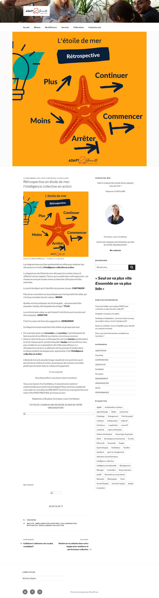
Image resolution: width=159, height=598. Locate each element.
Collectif (124, 421)
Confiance (101, 425)
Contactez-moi (94, 27)
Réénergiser (112, 479)
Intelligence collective (51, 525)
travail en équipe (118, 483)
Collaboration (69, 523)
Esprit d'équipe (102, 448)
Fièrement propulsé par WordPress (84, 592)
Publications (78, 27)
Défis (99, 439)
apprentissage (102, 412)
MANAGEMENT (101, 378)
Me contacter (28, 485)
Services (65, 27)
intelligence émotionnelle (106, 465)
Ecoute (131, 439)
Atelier (113, 412)
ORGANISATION (102, 383)
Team (122, 479)
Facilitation (99, 369)
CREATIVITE (100, 365)
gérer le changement (115, 452)
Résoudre (100, 479)
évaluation (101, 488)
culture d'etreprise (114, 430)
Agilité (30, 523)
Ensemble (112, 443)
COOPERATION (101, 360)
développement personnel (114, 439)
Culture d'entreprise (104, 434)
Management (125, 465)
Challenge (101, 416)
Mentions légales (29, 578)
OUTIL (97, 388)
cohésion (100, 421)
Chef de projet (127, 416)
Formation (99, 374)
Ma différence (51, 27)
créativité (100, 430)
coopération (113, 425)
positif (99, 474)
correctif (124, 425)
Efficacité (32, 525)
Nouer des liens (125, 470)
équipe (130, 483)
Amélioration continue (47, 523)
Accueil (26, 27)
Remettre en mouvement (115, 474)
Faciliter (126, 448)
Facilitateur (115, 448)
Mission (37, 27)
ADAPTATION (100, 351)
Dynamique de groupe (124, 434)
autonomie (123, 412)
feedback (100, 452)
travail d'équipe (103, 483)
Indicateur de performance (107, 457)
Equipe (121, 443)
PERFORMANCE (102, 392)
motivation (111, 470)
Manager (100, 470)
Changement (113, 416)
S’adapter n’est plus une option (107, 314)
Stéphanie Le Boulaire (57, 178)
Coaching (31, 520)
